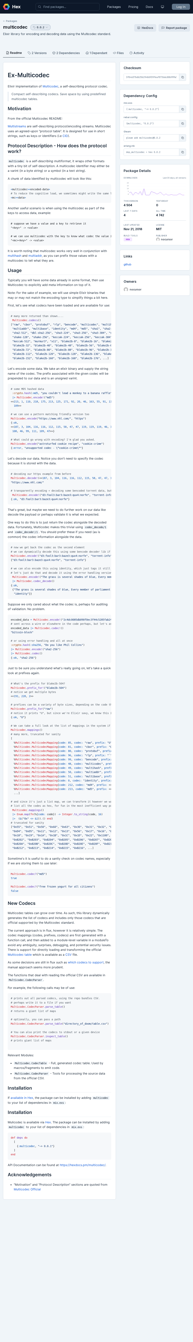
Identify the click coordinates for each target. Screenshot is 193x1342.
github (127, 264)
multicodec (15, 27)
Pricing (133, 7)
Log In (180, 7)
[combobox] (68, 7)
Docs (149, 7)
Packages (114, 7)
